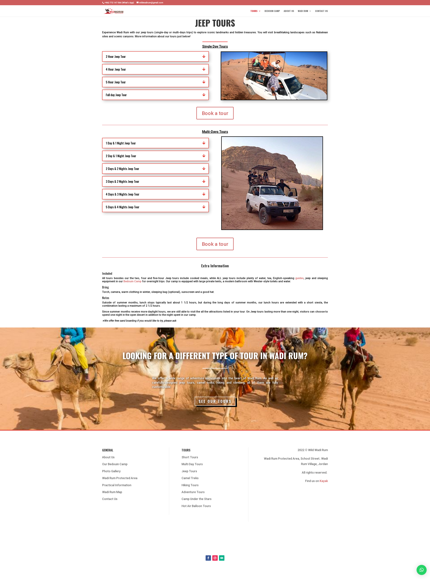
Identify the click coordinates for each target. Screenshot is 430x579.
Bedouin (128, 281)
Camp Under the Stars (196, 499)
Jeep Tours (189, 471)
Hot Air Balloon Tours (196, 506)
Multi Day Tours (192, 464)
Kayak (324, 481)
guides (299, 278)
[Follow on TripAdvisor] (221, 558)
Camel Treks (190, 478)
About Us (289, 11)
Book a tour (215, 113)
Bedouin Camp (272, 11)
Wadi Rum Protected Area (119, 478)
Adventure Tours (193, 492)
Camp (137, 281)
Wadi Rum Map (112, 492)
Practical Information (116, 485)
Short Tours (190, 457)
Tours (253, 11)
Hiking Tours (190, 485)
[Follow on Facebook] (208, 558)
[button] (422, 570)
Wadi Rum (303, 11)
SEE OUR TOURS (215, 401)
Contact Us (321, 11)
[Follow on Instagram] (215, 558)
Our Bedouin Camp (114, 464)
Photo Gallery (111, 471)
